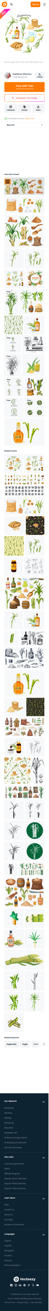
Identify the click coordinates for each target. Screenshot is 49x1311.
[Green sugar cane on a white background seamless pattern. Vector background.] (13, 369)
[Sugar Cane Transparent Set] (24, 184)
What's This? (29, 118)
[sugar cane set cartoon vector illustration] (16, 346)
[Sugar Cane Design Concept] (13, 317)
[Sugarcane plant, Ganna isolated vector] (31, 320)
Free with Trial (24, 87)
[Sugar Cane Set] (24, 229)
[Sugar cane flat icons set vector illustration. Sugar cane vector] (14, 1299)
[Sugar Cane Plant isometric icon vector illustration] (14, 1237)
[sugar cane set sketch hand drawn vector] (14, 496)
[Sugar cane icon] (14, 1067)
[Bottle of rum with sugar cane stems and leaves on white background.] (24, 561)
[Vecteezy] (4, 4)
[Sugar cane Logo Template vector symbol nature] (34, 389)
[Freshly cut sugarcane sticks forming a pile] (14, 1258)
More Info (11, 123)
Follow (39, 77)
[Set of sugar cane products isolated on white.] (24, 203)
